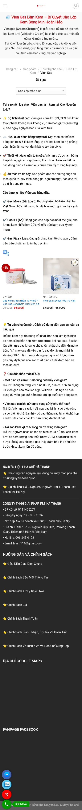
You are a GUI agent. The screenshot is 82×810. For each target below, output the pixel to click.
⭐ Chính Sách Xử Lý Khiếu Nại (23, 591)
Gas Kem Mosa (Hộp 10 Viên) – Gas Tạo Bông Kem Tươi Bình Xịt (21, 302)
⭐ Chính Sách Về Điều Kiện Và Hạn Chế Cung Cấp (36, 646)
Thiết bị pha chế (51, 69)
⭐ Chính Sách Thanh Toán (20, 618)
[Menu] (5, 5)
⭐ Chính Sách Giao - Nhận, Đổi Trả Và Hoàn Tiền (35, 632)
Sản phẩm (29, 69)
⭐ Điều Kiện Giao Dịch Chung (22, 564)
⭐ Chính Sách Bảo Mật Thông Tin (25, 577)
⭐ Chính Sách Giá (15, 605)
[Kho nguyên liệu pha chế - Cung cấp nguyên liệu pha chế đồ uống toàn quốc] (41, 6)
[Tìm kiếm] (76, 6)
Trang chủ (12, 69)
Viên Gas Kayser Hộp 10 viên (59, 300)
